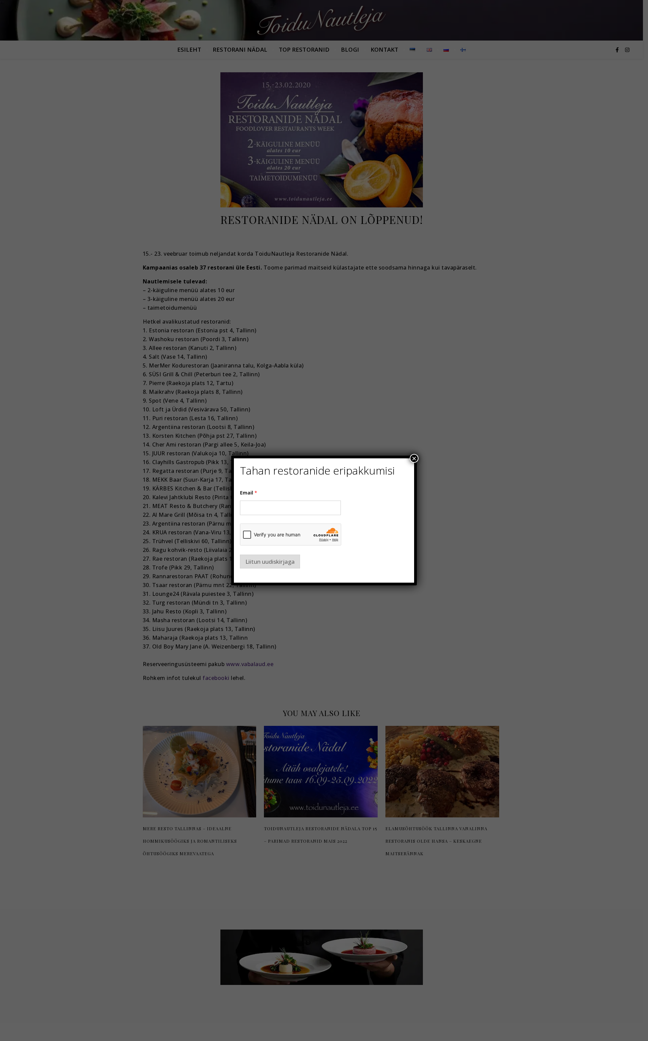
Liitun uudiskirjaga (270, 561)
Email (248, 493)
